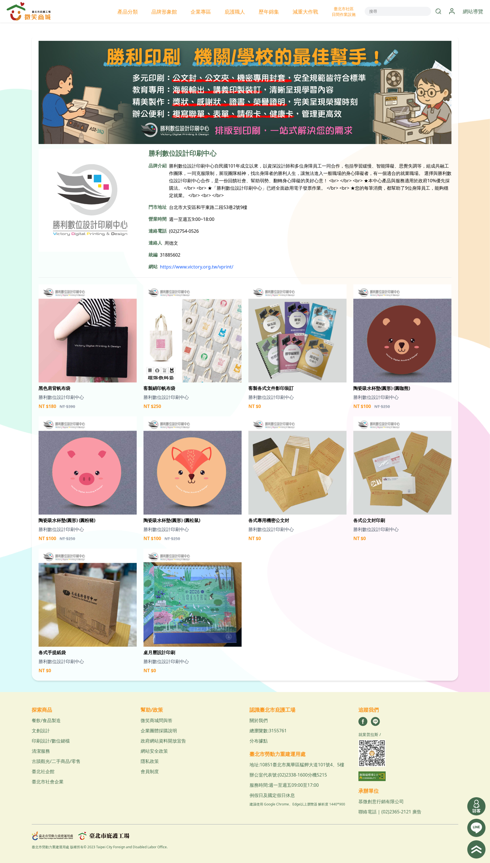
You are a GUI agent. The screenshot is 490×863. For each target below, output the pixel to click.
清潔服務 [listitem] (41, 751)
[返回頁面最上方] (476, 849)
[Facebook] (363, 721)
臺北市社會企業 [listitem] (48, 782)
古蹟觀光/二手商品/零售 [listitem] (56, 761)
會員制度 (150, 771)
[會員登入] (452, 11)
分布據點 (259, 741)
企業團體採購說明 (159, 730)
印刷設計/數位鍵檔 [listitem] (51, 741)
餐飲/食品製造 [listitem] (46, 720)
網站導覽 (473, 11)
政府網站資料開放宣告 (163, 741)
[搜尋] (438, 11)
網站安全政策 (154, 751)
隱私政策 (150, 761)
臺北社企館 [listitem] (43, 771)
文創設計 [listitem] (41, 730)
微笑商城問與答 (156, 720)
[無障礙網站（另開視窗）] (408, 776)
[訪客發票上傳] (476, 806)
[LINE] (375, 721)
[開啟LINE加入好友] (476, 828)
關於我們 (259, 720)
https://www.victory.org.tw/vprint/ (196, 267)
